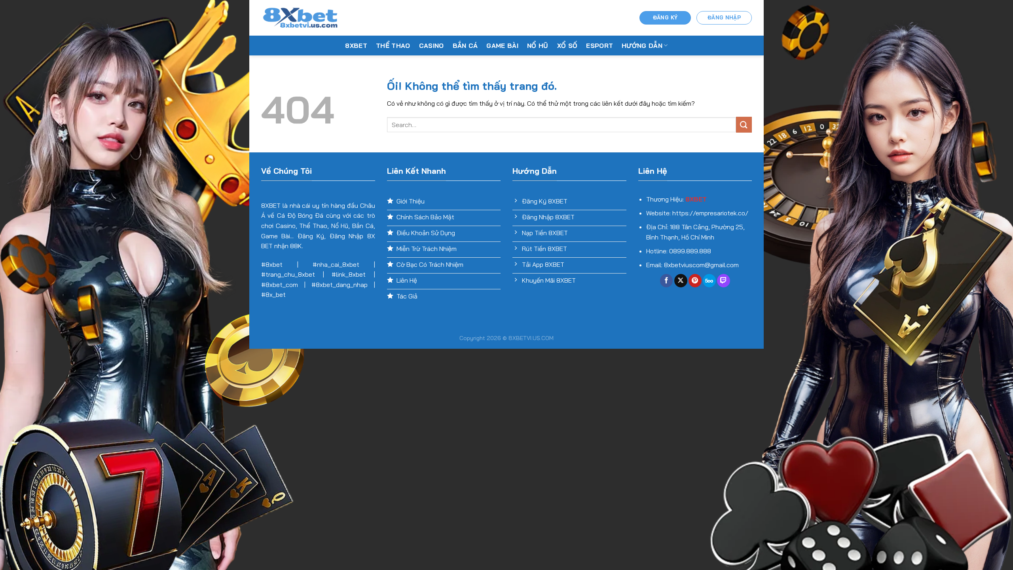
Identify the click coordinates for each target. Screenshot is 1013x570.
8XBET (356, 45)
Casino (431, 45)
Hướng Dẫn (642, 45)
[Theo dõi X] (680, 280)
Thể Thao (393, 45)
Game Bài (502, 45)
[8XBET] (300, 18)
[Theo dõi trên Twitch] (723, 280)
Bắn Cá (465, 45)
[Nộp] (744, 124)
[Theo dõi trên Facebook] (666, 280)
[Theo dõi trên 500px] (709, 280)
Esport (599, 45)
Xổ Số (567, 45)
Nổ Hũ (537, 45)
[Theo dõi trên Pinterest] (695, 280)
